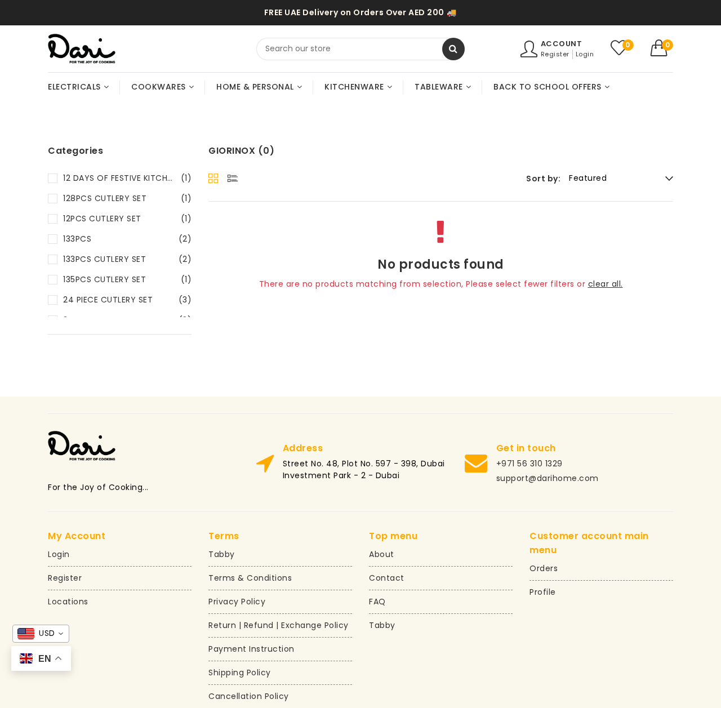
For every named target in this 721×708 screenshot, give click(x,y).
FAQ (377, 601)
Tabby (221, 554)
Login (585, 54)
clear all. (605, 284)
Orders (543, 568)
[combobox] (360, 49)
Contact (386, 578)
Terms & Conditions (250, 578)
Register (555, 54)
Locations (68, 601)
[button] (662, 47)
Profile (542, 592)
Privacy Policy (236, 601)
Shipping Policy (239, 672)
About (381, 554)
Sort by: (543, 178)
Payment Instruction (251, 648)
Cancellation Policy (248, 696)
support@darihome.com (547, 478)
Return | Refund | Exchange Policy (278, 625)
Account (561, 43)
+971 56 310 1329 (529, 463)
